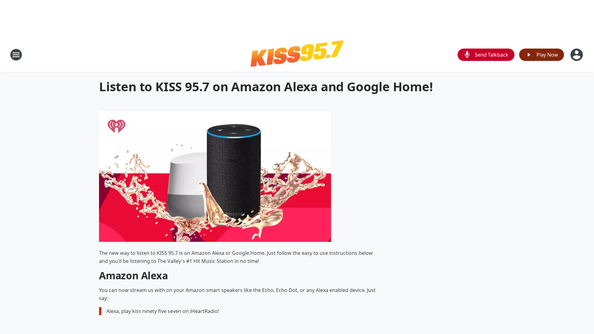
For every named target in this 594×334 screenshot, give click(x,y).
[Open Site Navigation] (16, 55)
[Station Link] (297, 54)
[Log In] (577, 55)
